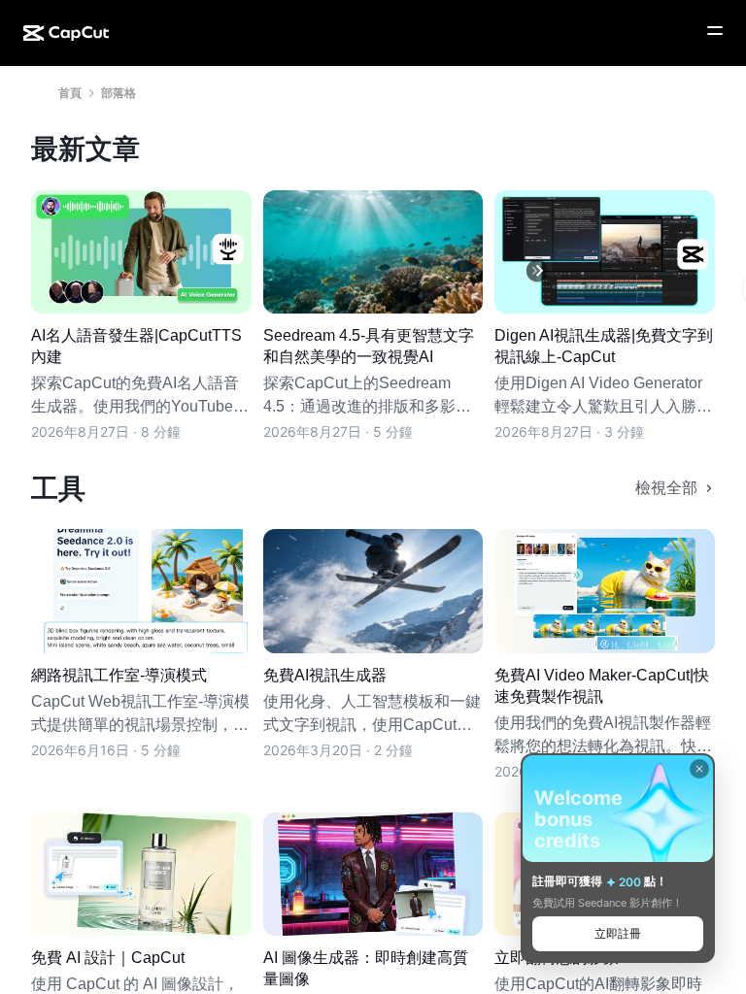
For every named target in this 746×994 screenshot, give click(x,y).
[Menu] (715, 31)
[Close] (699, 769)
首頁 (70, 92)
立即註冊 (617, 933)
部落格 (118, 92)
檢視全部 (666, 488)
